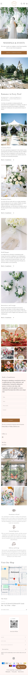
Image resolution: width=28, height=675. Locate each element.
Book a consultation (14, 52)
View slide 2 (14, 345)
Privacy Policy (5, 426)
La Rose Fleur (12, 670)
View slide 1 (9, 345)
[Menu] (1, 3)
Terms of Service (13, 426)
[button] (21, 3)
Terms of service (21, 671)
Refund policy (8, 671)
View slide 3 (18, 345)
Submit (11, 420)
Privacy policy (14, 671)
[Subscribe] (26, 649)
